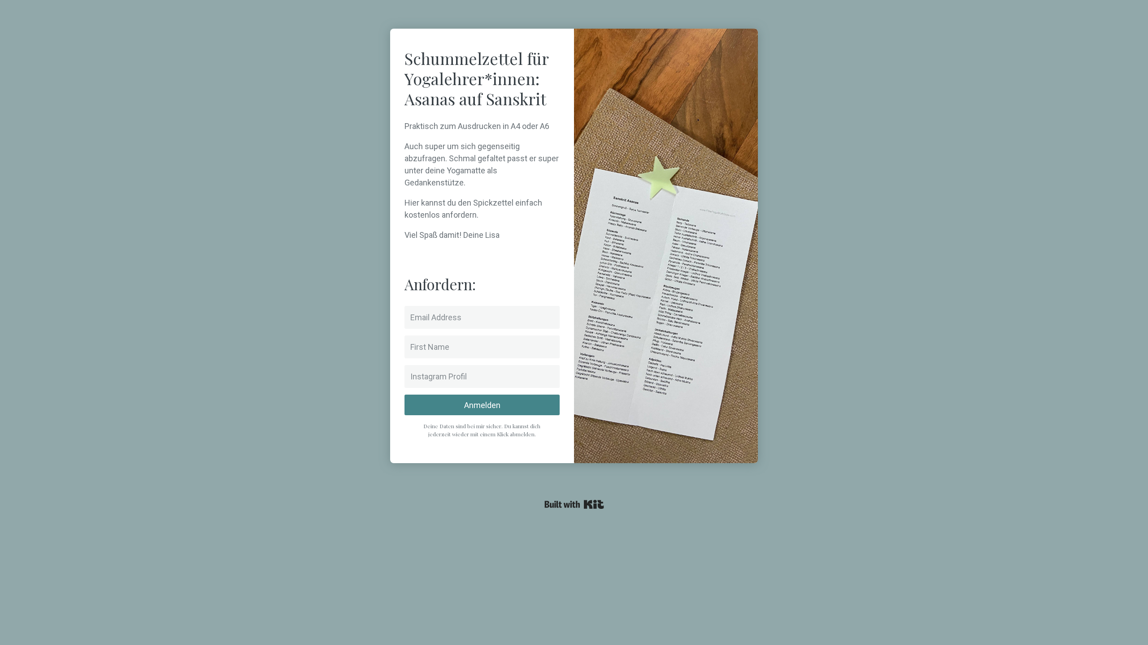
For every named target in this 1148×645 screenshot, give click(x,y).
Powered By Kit (574, 504)
